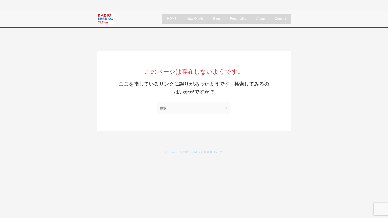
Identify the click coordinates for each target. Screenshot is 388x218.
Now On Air (195, 18)
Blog (216, 18)
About (260, 18)
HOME (172, 18)
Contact (280, 18)
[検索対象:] (194, 108)
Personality (238, 18)
